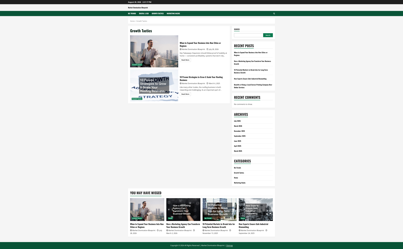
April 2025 (237, 146)
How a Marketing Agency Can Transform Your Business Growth (183, 225)
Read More (186, 60)
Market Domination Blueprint (138, 7)
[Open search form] (274, 13)
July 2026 (237, 121)
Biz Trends (132, 13)
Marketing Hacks (173, 13)
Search (237, 29)
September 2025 (239, 136)
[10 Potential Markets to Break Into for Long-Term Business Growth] (220, 209)
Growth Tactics (158, 13)
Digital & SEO (144, 13)
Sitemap (229, 245)
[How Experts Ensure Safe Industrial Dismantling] (256, 209)
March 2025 (238, 151)
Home (236, 177)
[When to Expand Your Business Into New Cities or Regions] (147, 209)
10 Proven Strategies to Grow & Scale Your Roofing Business (154, 85)
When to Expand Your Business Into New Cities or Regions (154, 51)
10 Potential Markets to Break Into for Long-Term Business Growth (219, 225)
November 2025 (239, 131)
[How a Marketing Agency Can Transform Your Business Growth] (183, 209)
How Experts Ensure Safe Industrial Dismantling (250, 78)
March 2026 (238, 126)
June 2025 (237, 141)
